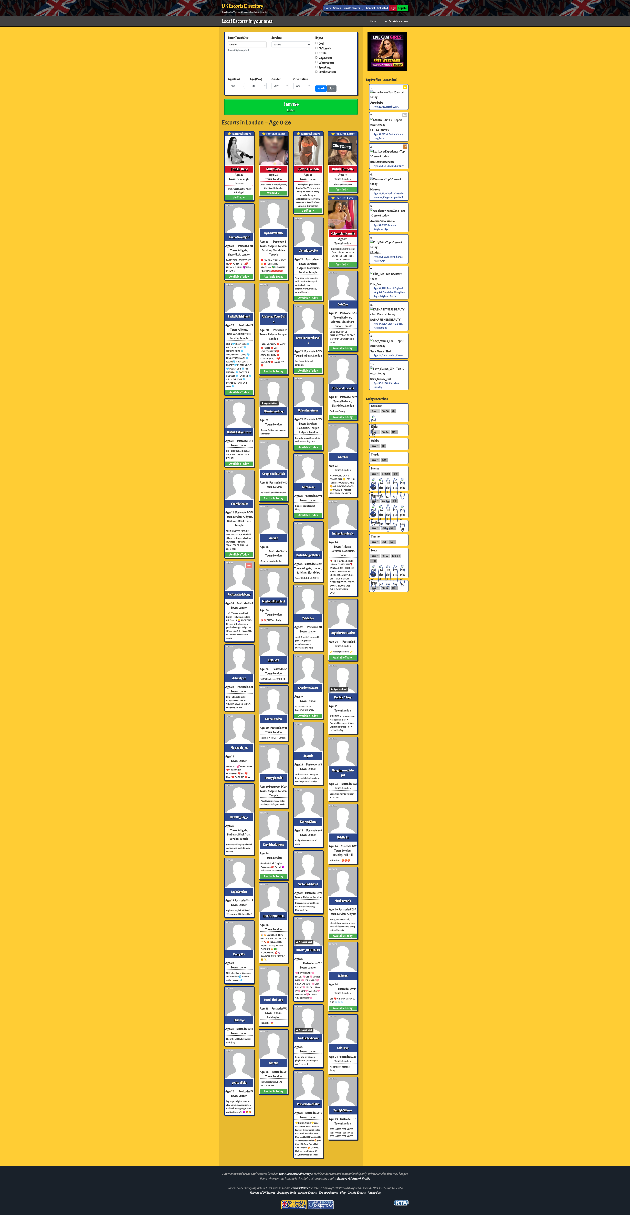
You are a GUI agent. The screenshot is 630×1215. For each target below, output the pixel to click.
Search (337, 8)
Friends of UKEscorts (262, 1193)
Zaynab (308, 756)
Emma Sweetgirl (239, 237)
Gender (276, 79)
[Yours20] (342, 438)
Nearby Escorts (307, 1193)
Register (402, 8)
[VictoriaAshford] (308, 865)
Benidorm (376, 406)
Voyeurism (325, 58)
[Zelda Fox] (308, 599)
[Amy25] (273, 519)
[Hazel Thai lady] (273, 980)
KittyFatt (375, 252)
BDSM (322, 53)
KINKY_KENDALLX (308, 950)
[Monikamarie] (342, 881)
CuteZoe (343, 304)
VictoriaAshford (308, 884)
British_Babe (239, 169)
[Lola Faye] (342, 1029)
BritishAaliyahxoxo (239, 432)
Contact (370, 8)
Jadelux (342, 976)
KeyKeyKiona (308, 822)
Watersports (326, 63)
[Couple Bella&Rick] (273, 454)
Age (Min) (234, 79)
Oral (321, 44)
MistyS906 (273, 169)
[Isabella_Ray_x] (239, 798)
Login (393, 8)
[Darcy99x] (239, 935)
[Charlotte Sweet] (308, 668)
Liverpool (376, 495)
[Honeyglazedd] (273, 758)
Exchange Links (286, 1193)
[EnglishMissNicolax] (342, 613)
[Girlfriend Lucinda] (342, 369)
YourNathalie (239, 504)
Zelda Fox (308, 618)
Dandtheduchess (273, 845)
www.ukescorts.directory (295, 1174)
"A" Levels (325, 48)
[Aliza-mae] (308, 468)
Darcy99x (239, 954)
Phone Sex (374, 1193)
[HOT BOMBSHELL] (273, 897)
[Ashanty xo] (239, 659)
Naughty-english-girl (343, 772)
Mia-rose (375, 189)
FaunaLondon (273, 719)
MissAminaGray (274, 411)
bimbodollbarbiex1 (273, 601)
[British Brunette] (342, 150)
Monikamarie (343, 901)
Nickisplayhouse (308, 1038)
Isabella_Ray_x (239, 817)
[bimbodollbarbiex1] (273, 582)
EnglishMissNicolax (343, 633)
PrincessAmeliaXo (308, 1104)
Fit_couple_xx (239, 748)
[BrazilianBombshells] (308, 318)
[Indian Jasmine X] (342, 514)
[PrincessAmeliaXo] (308, 1085)
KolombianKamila (343, 233)
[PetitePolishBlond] (239, 297)
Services (277, 38)
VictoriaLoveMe (308, 251)
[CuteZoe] (342, 285)
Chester (375, 536)
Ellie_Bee (375, 284)
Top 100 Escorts (328, 1193)
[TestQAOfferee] (342, 1091)
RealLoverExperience (382, 162)
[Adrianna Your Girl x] (273, 297)
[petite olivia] (239, 1063)
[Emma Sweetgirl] (239, 218)
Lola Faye (342, 1048)
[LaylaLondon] (239, 872)
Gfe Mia (273, 1063)
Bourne (375, 468)
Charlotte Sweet (308, 688)
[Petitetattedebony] (239, 575)
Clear (331, 88)
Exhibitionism (327, 72)
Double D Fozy (343, 697)
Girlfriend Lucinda (343, 388)
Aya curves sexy (273, 233)
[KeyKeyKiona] (308, 802)
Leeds (374, 550)
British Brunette (343, 169)
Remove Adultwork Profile (353, 1179)
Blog (343, 1193)
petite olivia (239, 1083)
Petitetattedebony (239, 595)
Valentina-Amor (308, 410)
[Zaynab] (308, 736)
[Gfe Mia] (273, 1044)
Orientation (300, 79)
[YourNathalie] (239, 484)
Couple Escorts (356, 1193)
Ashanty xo (239, 678)
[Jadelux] (342, 956)
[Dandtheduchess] (273, 825)
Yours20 (342, 457)
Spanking (325, 67)
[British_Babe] (239, 150)
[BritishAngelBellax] (308, 536)
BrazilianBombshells (308, 340)
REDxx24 (273, 660)
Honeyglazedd (274, 778)
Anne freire (376, 102)
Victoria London (308, 169)
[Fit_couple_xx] (239, 728)
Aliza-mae (308, 487)
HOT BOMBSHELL (273, 916)
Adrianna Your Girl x (273, 319)
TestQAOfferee (343, 1110)
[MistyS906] (273, 150)
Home (327, 8)
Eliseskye (239, 1020)
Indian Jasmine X (342, 533)
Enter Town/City (239, 38)
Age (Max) (256, 79)
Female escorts (351, 8)
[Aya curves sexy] (273, 213)
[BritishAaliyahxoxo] (239, 413)
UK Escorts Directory (242, 6)
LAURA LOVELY (379, 130)
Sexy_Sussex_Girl (380, 379)
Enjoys (319, 38)
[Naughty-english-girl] (342, 751)
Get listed (382, 8)
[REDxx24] (273, 641)
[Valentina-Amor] (308, 391)
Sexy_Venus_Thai (380, 351)
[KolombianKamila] (342, 214)
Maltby (375, 440)
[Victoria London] (308, 150)
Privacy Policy (300, 1188)
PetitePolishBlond (239, 317)
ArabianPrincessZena (382, 221)
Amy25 (273, 538)
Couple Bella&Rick (273, 474)
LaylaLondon (239, 892)
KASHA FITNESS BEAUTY (385, 319)
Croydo (375, 454)
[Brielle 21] (342, 818)
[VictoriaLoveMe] (308, 231)
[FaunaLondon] (273, 700)
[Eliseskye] (239, 1001)
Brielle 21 (342, 837)
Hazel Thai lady (273, 1000)
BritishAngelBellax (308, 555)
